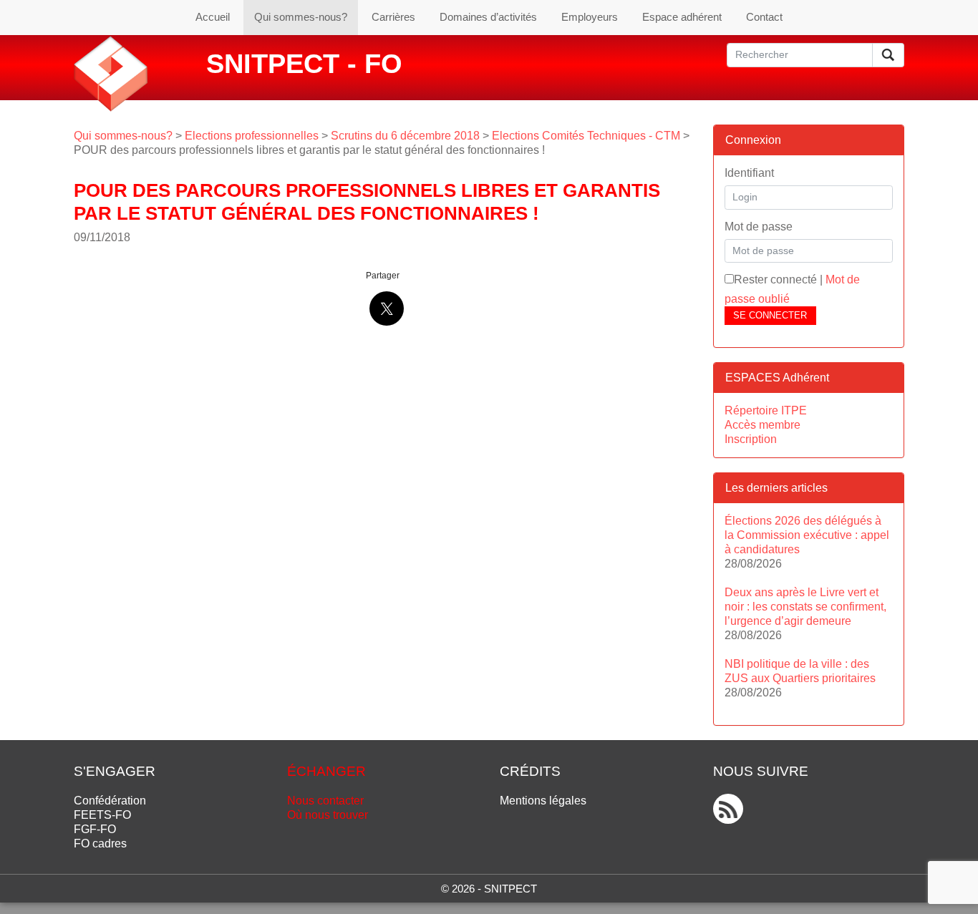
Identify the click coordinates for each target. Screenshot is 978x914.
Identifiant (749, 173)
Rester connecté (775, 279)
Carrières (393, 17)
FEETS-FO (102, 815)
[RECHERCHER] (888, 55)
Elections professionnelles (252, 136)
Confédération (110, 800)
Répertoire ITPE (766, 410)
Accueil (212, 17)
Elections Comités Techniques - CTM (586, 136)
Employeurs (589, 17)
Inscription (751, 439)
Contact (764, 17)
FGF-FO (95, 829)
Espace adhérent (682, 17)
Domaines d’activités (488, 17)
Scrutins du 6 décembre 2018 (405, 136)
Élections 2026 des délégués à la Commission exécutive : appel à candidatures (807, 535)
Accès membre (762, 425)
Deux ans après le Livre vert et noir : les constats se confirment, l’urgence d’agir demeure (805, 606)
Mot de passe (759, 226)
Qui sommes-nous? (300, 17)
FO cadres (100, 843)
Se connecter (770, 315)
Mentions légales (543, 800)
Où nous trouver (327, 815)
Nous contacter (325, 800)
